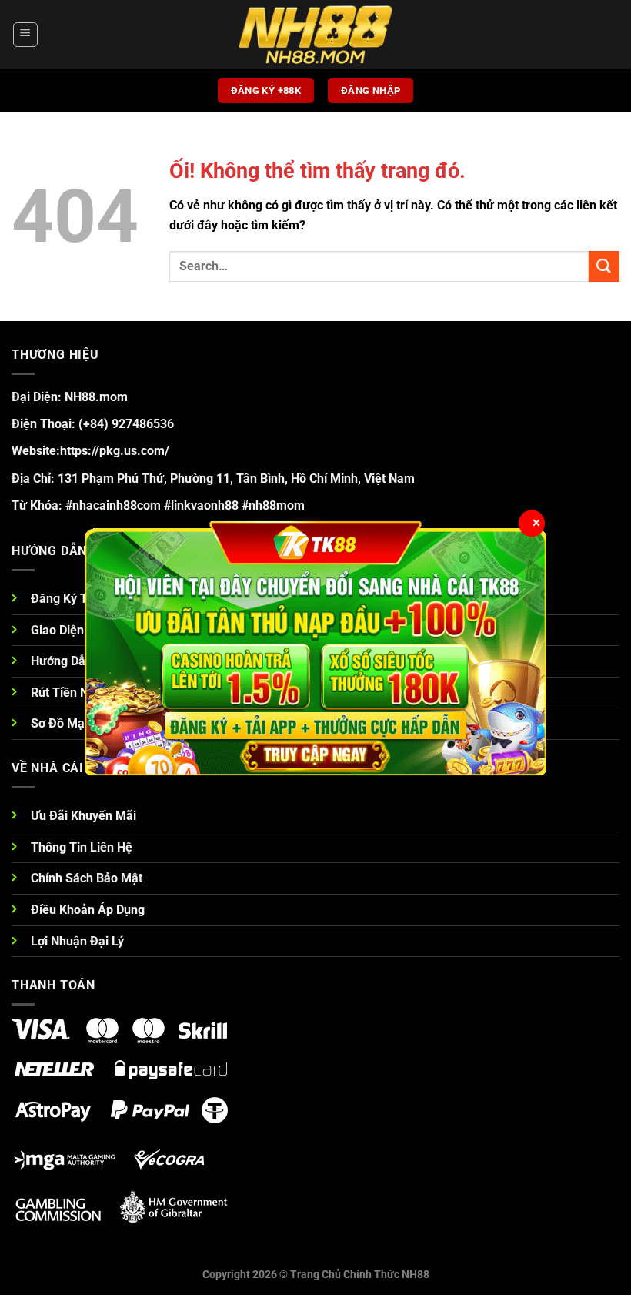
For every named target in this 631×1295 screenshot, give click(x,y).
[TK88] (315, 647)
